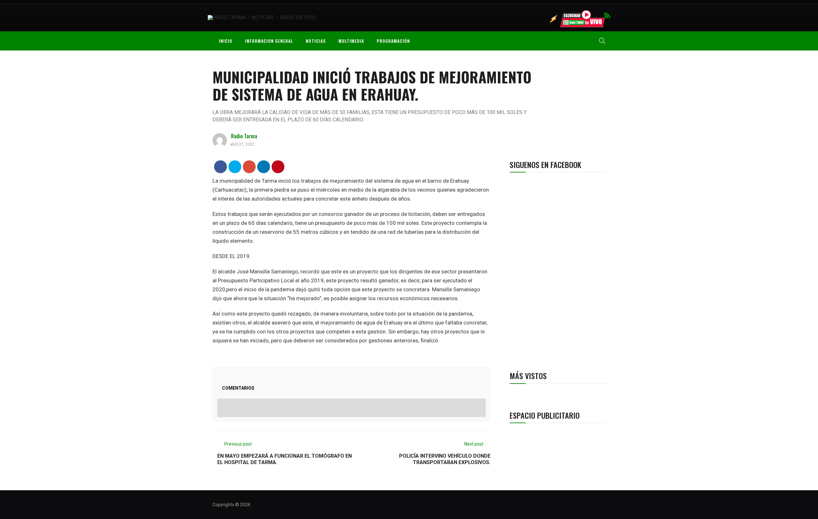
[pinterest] (278, 166)
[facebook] (220, 166)
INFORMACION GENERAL (269, 40)
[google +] (249, 166)
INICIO (225, 40)
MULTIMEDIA (351, 40)
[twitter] (235, 166)
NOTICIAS (316, 40)
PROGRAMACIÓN (393, 40)
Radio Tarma (244, 136)
